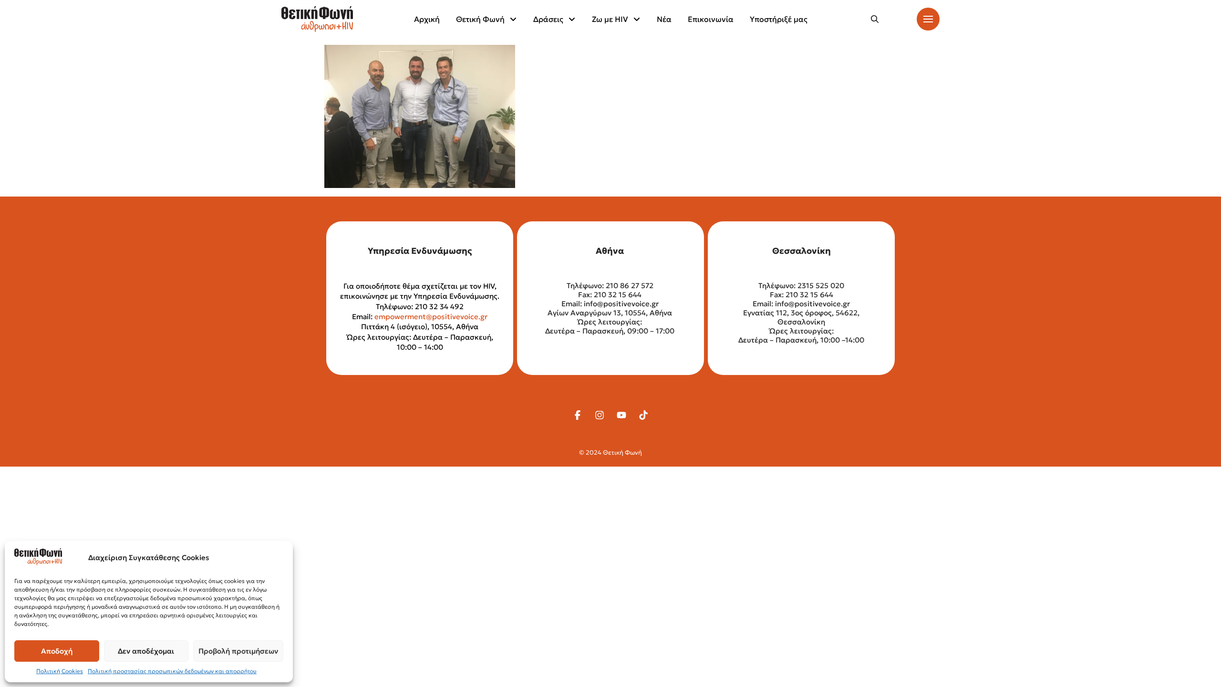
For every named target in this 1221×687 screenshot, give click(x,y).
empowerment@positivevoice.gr (430, 316)
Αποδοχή (56, 651)
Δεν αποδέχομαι (146, 651)
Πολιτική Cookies (59, 671)
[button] (874, 19)
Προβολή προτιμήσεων (238, 651)
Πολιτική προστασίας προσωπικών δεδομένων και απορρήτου (172, 671)
